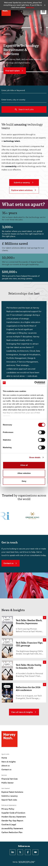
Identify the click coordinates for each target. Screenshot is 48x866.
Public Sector (7, 782)
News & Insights (8, 761)
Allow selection (24, 473)
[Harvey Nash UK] (6, 11)
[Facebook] (28, 852)
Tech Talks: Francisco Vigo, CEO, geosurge (29, 644)
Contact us (6, 769)
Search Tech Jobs (9, 800)
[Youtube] (35, 852)
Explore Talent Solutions (12, 792)
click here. (30, 7)
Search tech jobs (26, 109)
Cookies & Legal (8, 824)
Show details (34, 457)
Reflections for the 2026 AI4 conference (28, 689)
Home (4, 758)
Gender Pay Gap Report (12, 820)
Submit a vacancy (9, 796)
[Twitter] (20, 852)
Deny (24, 481)
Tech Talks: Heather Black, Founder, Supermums (29, 622)
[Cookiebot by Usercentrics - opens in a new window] (34, 382)
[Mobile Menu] (43, 11)
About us (5, 765)
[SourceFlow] (27, 862)
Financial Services (9, 779)
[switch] (41, 432)
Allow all (24, 465)
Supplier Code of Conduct (13, 813)
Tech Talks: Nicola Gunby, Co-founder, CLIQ (28, 666)
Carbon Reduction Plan (11, 832)
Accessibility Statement (12, 828)
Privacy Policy (7, 809)
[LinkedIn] (12, 852)
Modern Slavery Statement (13, 816)
